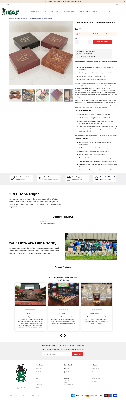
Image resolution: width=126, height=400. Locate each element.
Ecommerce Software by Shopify (34, 396)
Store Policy (95, 372)
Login (116, 4)
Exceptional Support (107, 177)
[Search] (122, 12)
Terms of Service (96, 378)
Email (67, 368)
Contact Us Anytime (105, 179)
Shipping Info (39, 384)
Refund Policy (95, 368)
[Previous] (9, 53)
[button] (34, 11)
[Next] (71, 53)
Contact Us (39, 372)
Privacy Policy (95, 375)
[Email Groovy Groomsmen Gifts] (2, 4)
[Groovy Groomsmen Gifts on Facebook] (5, 4)
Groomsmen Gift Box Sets (21, 18)
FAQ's (37, 381)
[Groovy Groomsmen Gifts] (10, 11)
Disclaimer (94, 381)
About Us (38, 368)
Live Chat (68, 372)
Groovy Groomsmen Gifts (19, 396)
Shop (37, 387)
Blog (37, 378)
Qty (76, 38)
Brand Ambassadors (41, 375)
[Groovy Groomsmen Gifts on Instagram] (8, 4)
